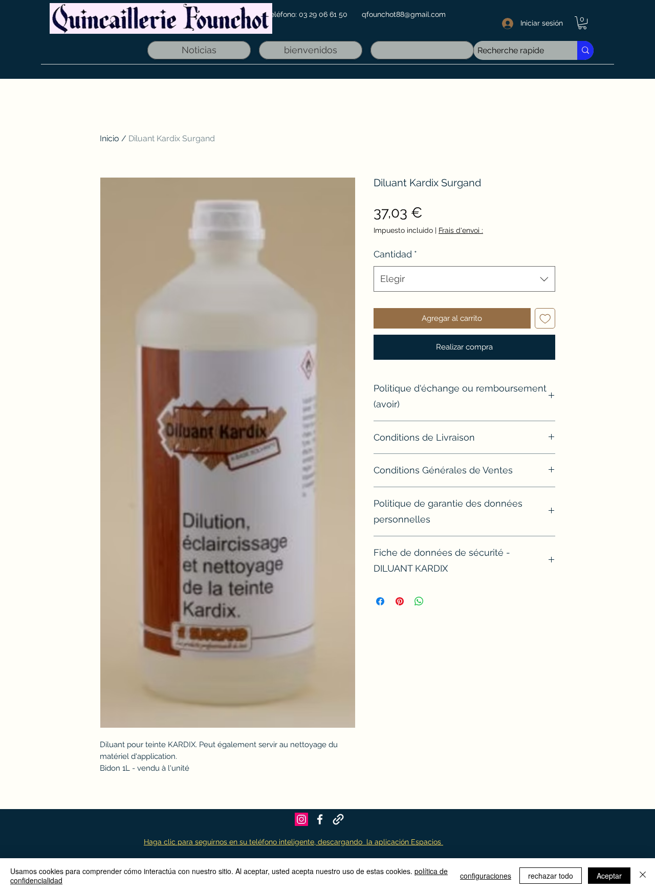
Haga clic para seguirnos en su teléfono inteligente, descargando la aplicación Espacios (293, 842)
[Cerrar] (643, 875)
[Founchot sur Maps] (338, 819)
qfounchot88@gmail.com (404, 14)
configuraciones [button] (485, 875)
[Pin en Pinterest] (400, 601)
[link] (582, 22)
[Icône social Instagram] (301, 819)
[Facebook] (319, 819)
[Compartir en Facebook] (380, 601)
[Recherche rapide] (585, 50)
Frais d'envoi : (461, 230)
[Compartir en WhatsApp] (419, 601)
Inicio (109, 138)
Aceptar (609, 875)
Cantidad (395, 254)
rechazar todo (550, 875)
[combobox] (464, 279)
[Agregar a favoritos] (545, 318)
